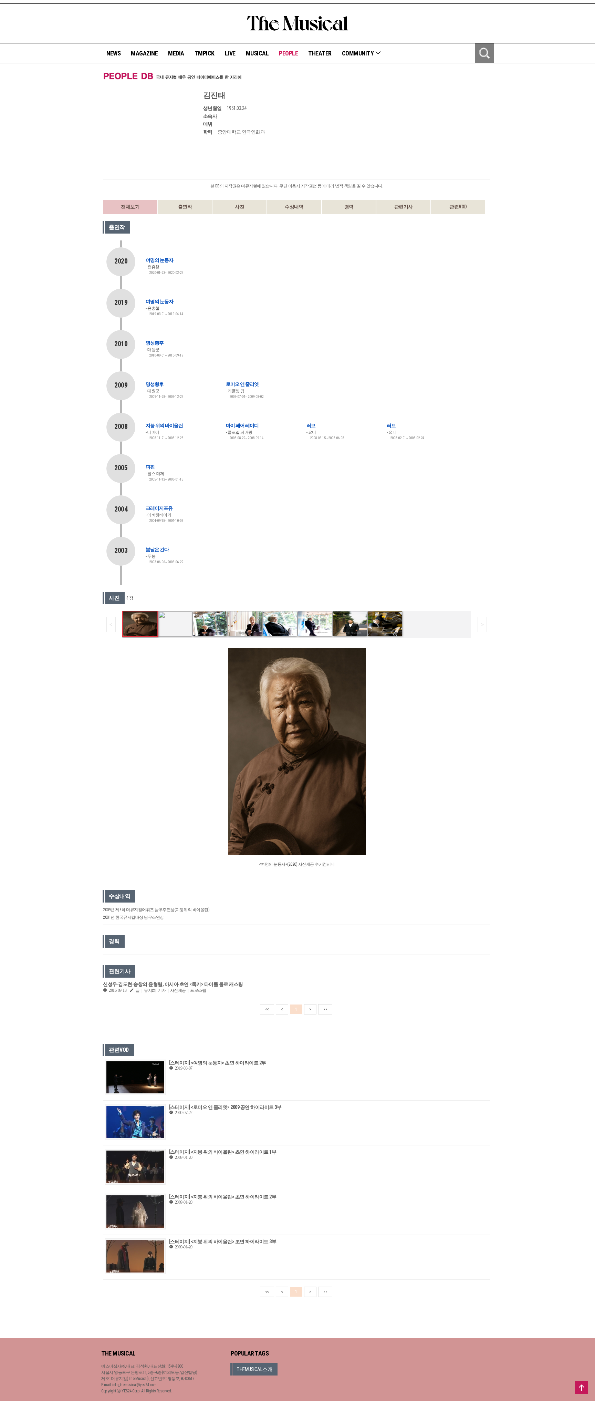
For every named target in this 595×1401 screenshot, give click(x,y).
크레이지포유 (159, 508)
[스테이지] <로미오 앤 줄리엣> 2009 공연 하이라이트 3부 (225, 1107)
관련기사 (403, 206)
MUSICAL (257, 53)
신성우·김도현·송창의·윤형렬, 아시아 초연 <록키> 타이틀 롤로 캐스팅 (173, 984)
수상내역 (294, 206)
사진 (239, 206)
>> (325, 1009)
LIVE (230, 53)
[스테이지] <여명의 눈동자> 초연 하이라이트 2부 (217, 1062)
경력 (349, 206)
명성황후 (155, 343)
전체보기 (130, 206)
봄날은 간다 (157, 549)
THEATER (320, 53)
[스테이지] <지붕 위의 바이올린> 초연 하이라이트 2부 (222, 1196)
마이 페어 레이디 (242, 425)
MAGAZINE (144, 53)
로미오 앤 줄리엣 (242, 384)
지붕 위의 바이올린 (164, 425)
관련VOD (458, 206)
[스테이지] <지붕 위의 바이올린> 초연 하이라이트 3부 (222, 1241)
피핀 (150, 467)
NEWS (113, 53)
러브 (310, 425)
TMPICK (205, 53)
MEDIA (176, 53)
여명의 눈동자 (159, 260)
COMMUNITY (358, 53)
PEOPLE (288, 53)
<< (267, 1009)
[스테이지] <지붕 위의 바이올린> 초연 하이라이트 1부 (222, 1152)
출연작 (185, 206)
